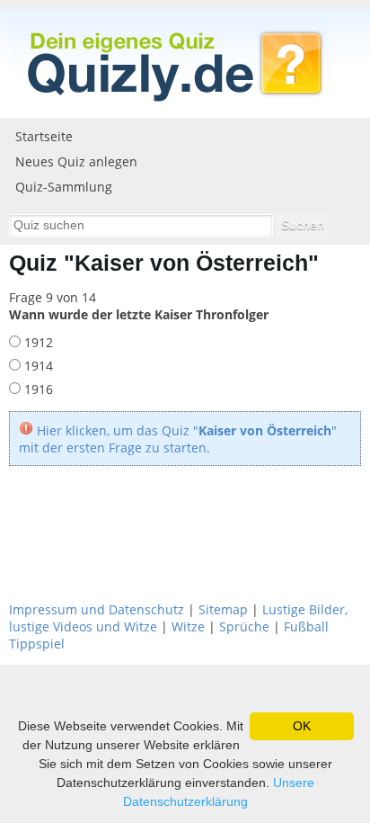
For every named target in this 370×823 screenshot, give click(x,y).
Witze (188, 626)
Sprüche (244, 626)
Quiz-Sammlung (63, 186)
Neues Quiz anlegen (76, 161)
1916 (37, 389)
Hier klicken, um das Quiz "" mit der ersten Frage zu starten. (178, 439)
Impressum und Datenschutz (96, 609)
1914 (37, 365)
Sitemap (223, 609)
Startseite (44, 136)
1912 (37, 342)
